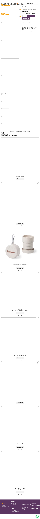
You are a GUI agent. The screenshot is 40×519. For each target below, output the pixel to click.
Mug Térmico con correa (20, 219)
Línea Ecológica (25, 265)
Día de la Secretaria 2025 (19, 265)
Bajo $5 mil (9, 265)
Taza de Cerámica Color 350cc (20, 488)
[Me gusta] (37, 139)
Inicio (23, 6)
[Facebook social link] (26, 31)
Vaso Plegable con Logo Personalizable (20, 264)
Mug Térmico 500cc (20, 398)
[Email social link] (27, 31)
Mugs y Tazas (27, 6)
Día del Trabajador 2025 (30, 27)
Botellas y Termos (20, 400)
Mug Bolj (20, 309)
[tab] (12, 131)
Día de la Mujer (22, 176)
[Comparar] (18, 181)
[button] (37, 516)
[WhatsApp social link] (31, 31)
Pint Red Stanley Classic (20, 443)
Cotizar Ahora (26, 18)
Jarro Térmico (20, 354)
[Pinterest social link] (29, 31)
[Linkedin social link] (30, 31)
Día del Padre (25, 400)
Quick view (21, 181)
